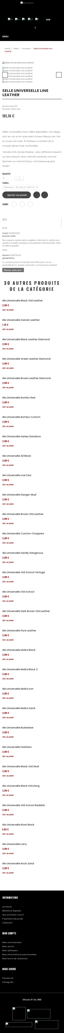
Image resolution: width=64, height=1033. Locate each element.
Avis (4, 219)
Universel (26, 48)
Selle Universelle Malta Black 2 (19, 669)
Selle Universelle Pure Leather (18, 630)
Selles (16, 48)
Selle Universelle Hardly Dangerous (21, 553)
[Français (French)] (24, 19)
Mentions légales (11, 910)
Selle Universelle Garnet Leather (20, 320)
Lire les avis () (9, 106)
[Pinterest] (30, 204)
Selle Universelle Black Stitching (19, 785)
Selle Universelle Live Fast (15, 475)
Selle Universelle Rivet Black (17, 824)
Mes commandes (11, 942)
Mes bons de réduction (15, 958)
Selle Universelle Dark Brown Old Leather (25, 611)
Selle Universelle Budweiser (17, 727)
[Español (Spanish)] (17, 19)
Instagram (8, 982)
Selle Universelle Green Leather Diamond (25, 358)
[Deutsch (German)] (30, 19)
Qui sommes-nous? (13, 914)
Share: (5, 204)
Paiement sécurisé (12, 918)
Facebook (7, 978)
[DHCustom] (32, 7)
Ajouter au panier (17, 195)
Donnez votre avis (11, 108)
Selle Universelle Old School (17, 591)
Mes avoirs (8, 946)
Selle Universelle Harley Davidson (20, 436)
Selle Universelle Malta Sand (17, 708)
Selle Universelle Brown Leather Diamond (25, 378)
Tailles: (6, 182)
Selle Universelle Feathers (16, 747)
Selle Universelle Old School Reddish (22, 805)
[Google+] (22, 204)
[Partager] (14, 204)
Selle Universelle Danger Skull (18, 494)
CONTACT (7, 922)
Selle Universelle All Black (15, 455)
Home (7, 48)
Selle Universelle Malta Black (17, 650)
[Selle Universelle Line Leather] (32, 67)
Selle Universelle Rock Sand (17, 863)
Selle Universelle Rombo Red (17, 397)
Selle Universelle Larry (13, 844)
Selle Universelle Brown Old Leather (21, 514)
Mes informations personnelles (19, 954)
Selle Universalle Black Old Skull (19, 766)
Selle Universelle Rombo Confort (20, 417)
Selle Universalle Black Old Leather (21, 300)
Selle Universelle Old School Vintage (22, 572)
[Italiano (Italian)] (37, 19)
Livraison (7, 906)
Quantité (6, 173)
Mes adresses (10, 950)
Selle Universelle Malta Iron (16, 688)
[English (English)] (10, 19)
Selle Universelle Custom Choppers (22, 533)
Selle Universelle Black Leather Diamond (25, 339)
